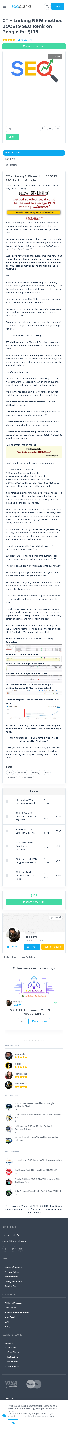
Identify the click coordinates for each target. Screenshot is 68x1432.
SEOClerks (12, 1347)
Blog (7, 1326)
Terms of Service (13, 1267)
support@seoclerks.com (14, 1241)
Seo (10, 772)
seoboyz (31, 936)
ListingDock (13, 1356)
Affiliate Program (13, 1302)
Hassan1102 (21, 1083)
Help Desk (17, 1235)
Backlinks (22, 772)
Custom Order (52, 947)
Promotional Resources (17, 1312)
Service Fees (11, 1286)
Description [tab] (12, 152)
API (7, 1322)
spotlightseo (21, 1073)
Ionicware (9, 1343)
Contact (32, 947)
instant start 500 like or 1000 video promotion (38, 1160)
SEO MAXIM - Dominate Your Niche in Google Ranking (34, 1011)
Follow (13, 946)
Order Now (40, 1021)
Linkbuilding (26, 777)
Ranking (35, 772)
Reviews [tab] (10, 159)
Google (11, 777)
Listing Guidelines (13, 1281)
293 (13, 137)
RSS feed (10, 1317)
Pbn (47, 772)
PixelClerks (13, 1361)
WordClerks (13, 1366)
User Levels (10, 1307)
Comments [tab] (11, 165)
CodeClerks (13, 1352)
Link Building (27, 957)
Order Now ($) (35, 46)
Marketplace (10, 957)
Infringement (11, 1276)
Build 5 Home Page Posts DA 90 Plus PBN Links (38, 1191)
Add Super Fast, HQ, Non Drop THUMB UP (36, 1169)
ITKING (18, 1064)
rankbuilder (20, 1054)
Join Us (9, 1398)
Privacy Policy (12, 1271)
